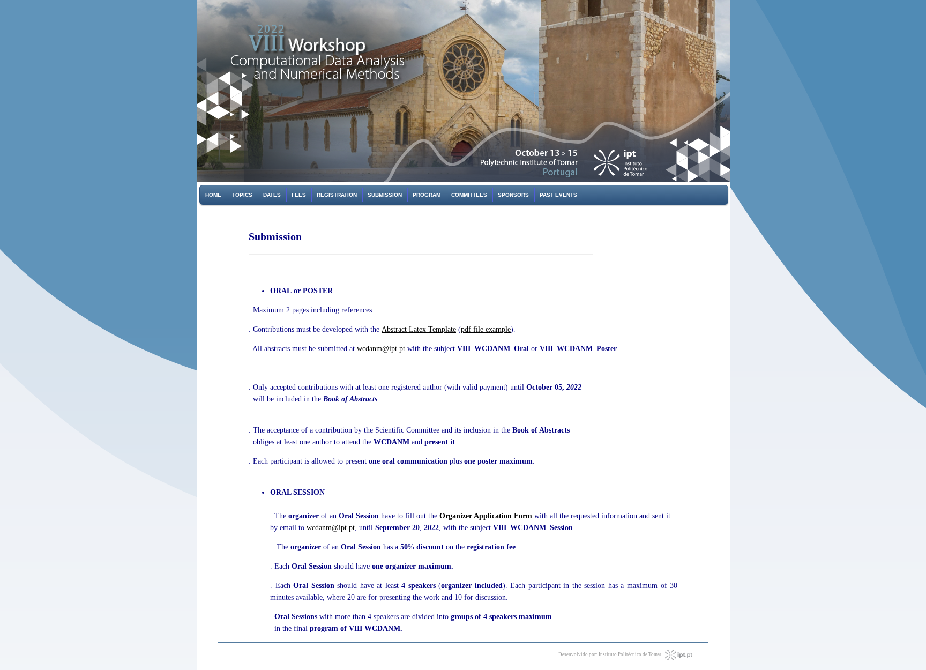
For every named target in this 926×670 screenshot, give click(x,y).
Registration (337, 195)
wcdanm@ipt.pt (381, 349)
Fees (299, 195)
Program (426, 195)
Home (213, 195)
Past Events (558, 195)
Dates (272, 195)
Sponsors (513, 195)
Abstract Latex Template (419, 329)
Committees (469, 195)
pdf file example (486, 329)
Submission (385, 195)
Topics (242, 195)
